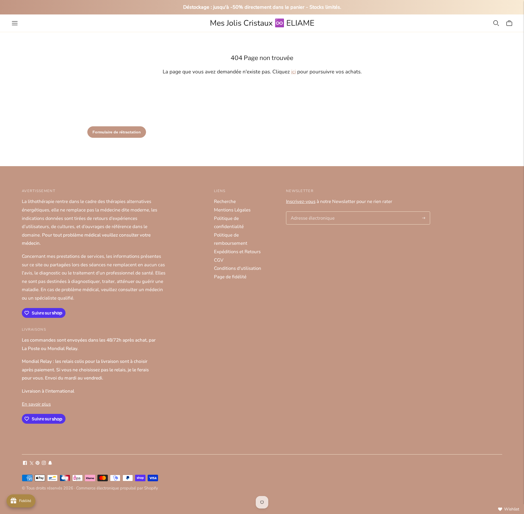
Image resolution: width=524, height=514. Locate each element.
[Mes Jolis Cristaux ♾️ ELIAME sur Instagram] (44, 463)
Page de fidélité (230, 277)
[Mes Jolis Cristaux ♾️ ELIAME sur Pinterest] (37, 463)
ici (293, 71)
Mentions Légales (232, 210)
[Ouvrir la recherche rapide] (496, 23)
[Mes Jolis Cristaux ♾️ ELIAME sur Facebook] (25, 463)
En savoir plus (36, 404)
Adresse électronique (310, 212)
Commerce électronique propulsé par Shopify (117, 488)
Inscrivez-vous (300, 201)
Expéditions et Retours (237, 252)
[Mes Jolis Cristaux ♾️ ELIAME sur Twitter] (31, 463)
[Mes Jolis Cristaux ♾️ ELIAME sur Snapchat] (50, 463)
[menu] (15, 23)
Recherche (225, 201)
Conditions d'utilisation (237, 268)
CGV (219, 260)
